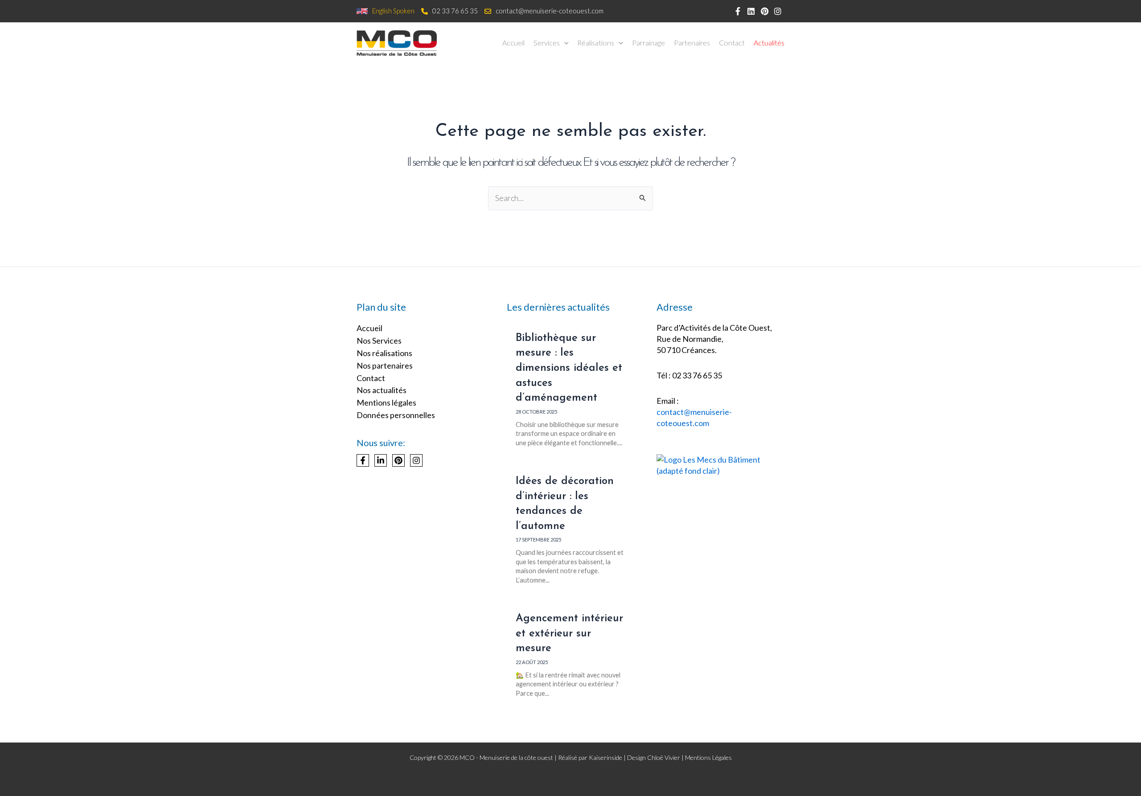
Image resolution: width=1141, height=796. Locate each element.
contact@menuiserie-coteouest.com (549, 11)
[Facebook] (363, 460)
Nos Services (379, 340)
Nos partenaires (385, 365)
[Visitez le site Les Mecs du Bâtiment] (720, 464)
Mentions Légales (708, 757)
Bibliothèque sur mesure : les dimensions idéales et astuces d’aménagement (569, 368)
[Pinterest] (398, 460)
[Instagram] (416, 460)
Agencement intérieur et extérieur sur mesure (569, 633)
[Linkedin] (380, 460)
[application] (564, 43)
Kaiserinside (605, 757)
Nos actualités (381, 390)
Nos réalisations (384, 353)
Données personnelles (396, 415)
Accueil (369, 328)
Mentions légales (386, 402)
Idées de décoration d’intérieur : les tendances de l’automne (565, 504)
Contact (371, 378)
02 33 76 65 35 (455, 11)
